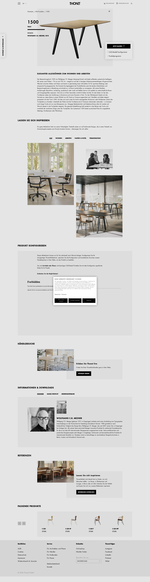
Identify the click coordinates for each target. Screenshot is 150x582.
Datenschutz (57, 294)
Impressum (64, 294)
